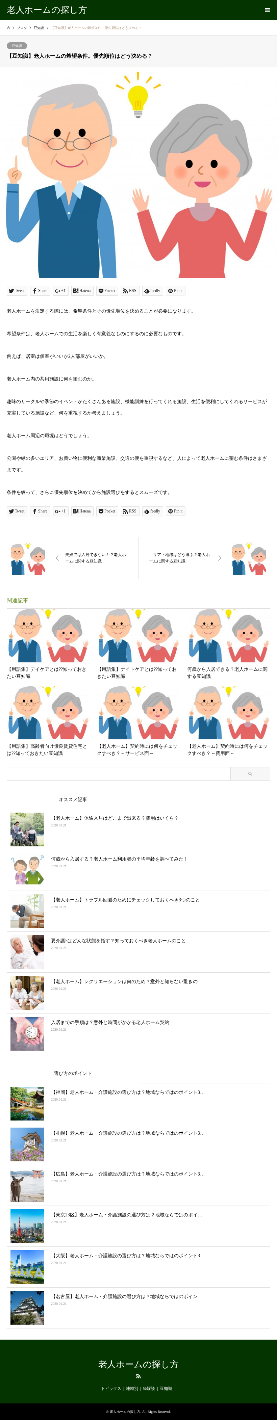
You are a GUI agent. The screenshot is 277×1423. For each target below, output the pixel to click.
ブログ (22, 28)
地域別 (132, 1388)
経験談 (149, 1388)
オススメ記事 (73, 799)
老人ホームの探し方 (138, 1364)
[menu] (267, 10)
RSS (138, 1376)
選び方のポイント (73, 1073)
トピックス (111, 1388)
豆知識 (17, 46)
